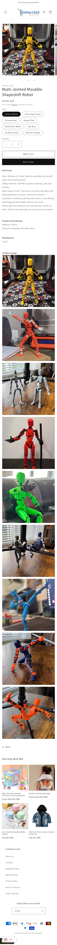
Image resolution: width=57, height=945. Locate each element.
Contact (9, 862)
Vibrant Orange (33, 132)
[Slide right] (35, 81)
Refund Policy (12, 875)
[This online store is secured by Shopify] (7, 943)
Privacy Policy (12, 881)
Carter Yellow (11, 114)
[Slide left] (22, 81)
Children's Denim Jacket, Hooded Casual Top (41, 833)
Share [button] (7, 747)
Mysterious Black (13, 126)
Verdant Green (12, 132)
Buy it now (28, 162)
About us (10, 856)
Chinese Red (11, 120)
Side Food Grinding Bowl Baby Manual (13, 833)
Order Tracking (12, 893)
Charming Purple (33, 114)
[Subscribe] (42, 911)
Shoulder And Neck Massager (40, 793)
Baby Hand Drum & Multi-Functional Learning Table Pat (13, 794)
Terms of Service (13, 887)
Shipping (14, 104)
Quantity (5, 139)
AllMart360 (24, 933)
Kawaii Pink (29, 120)
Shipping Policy (12, 868)
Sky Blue (32, 126)
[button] (5, 12)
